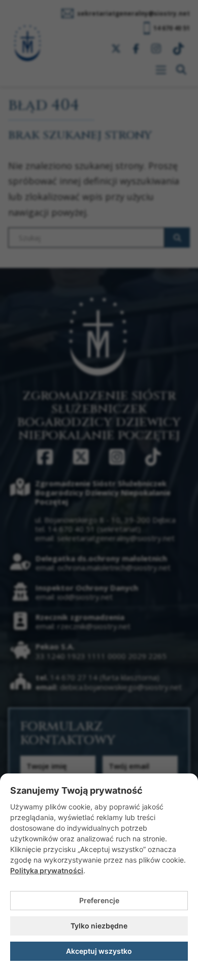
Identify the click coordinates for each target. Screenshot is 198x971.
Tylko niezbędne (99, 925)
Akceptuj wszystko (99, 951)
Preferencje (99, 900)
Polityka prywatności (46, 870)
